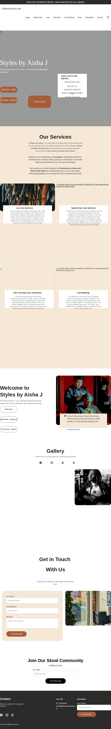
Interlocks (57, 17)
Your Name (10, 596)
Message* (9, 617)
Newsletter (89, 17)
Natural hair (38, 17)
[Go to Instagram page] (53, 463)
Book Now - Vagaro (8, 90)
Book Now (9, 409)
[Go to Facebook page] (42, 463)
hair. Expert (40, 173)
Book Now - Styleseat (9, 100)
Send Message (16, 634)
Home (27, 17)
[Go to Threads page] (74, 463)
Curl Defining (69, 17)
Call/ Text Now (39, 102)
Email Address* (11, 606)
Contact (100, 17)
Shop (80, 17)
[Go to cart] (107, 17)
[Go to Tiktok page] (64, 463)
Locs (48, 17)
